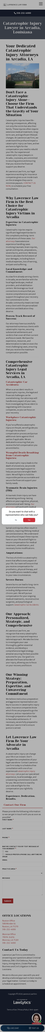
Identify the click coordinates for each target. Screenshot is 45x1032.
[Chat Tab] (22, 516)
